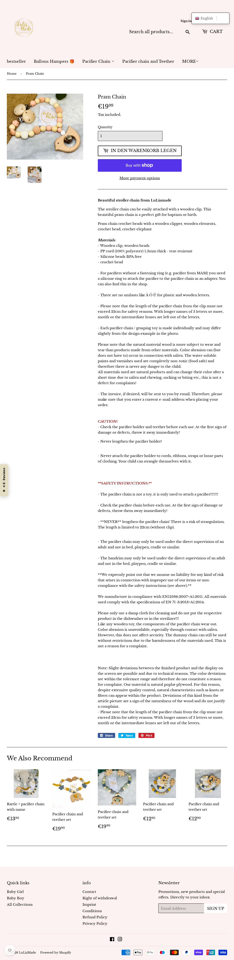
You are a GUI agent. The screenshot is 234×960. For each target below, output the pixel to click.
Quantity (105, 127)
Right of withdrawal (99, 898)
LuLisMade (27, 953)
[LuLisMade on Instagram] (120, 940)
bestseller (16, 61)
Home (11, 74)
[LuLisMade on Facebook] (112, 940)
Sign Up (215, 908)
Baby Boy (15, 898)
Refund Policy (94, 917)
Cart (216, 31)
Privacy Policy (94, 923)
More (189, 61)
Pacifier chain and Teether (148, 61)
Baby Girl (15, 891)
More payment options (140, 178)
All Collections (20, 904)
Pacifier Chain (97, 61)
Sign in (186, 21)
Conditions (92, 911)
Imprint (89, 904)
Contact (89, 891)
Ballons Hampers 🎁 (54, 61)
